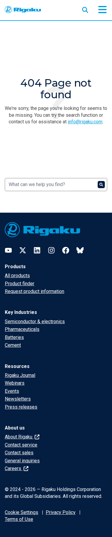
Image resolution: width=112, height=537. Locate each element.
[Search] (101, 184)
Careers (13, 468)
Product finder (19, 283)
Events (12, 391)
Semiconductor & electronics (35, 321)
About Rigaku (19, 437)
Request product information (34, 291)
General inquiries (22, 461)
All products (17, 275)
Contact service (21, 445)
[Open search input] (85, 9)
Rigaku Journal (20, 375)
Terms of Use (19, 519)
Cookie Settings (21, 512)
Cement (13, 345)
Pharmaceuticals (22, 329)
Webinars (14, 383)
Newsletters (18, 399)
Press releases (21, 407)
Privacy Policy (61, 512)
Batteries (14, 337)
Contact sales (19, 452)
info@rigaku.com (85, 122)
